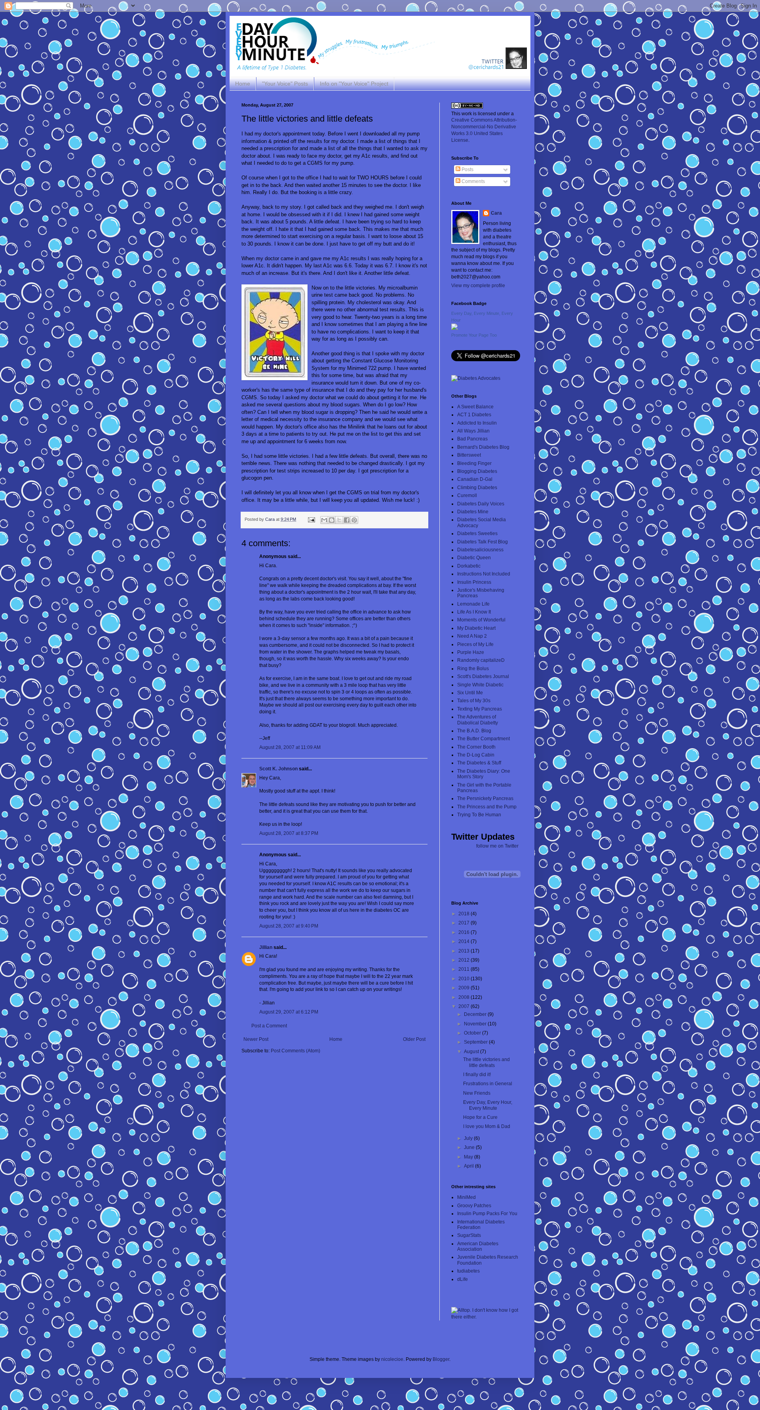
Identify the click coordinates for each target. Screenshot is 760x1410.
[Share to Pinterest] (354, 520)
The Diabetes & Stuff (479, 763)
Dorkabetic (469, 566)
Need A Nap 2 (472, 636)
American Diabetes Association (477, 1246)
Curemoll (467, 495)
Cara (496, 213)
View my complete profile (478, 285)
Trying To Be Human (479, 814)
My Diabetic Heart (476, 628)
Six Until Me (470, 692)
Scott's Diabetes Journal (483, 676)
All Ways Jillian (473, 431)
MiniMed (466, 1197)
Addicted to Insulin (477, 423)
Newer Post (255, 1039)
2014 (464, 941)
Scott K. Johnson (278, 769)
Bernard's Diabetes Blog (483, 447)
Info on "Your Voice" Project (354, 83)
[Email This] (324, 520)
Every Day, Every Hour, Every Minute (487, 1105)
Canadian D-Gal (474, 479)
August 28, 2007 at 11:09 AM (290, 747)
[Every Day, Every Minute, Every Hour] (454, 328)
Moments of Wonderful (481, 620)
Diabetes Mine (472, 511)
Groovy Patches (474, 1205)
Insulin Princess (474, 582)
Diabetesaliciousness (480, 550)
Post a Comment (269, 1026)
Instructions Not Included (483, 574)
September (476, 1042)
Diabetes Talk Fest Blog (482, 542)
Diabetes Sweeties (477, 533)
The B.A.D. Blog (474, 731)
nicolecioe (392, 1359)
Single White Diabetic (480, 685)
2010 (464, 978)
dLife (462, 1279)
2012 (464, 960)
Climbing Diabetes (477, 487)
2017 (464, 923)
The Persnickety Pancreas (485, 798)
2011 (464, 969)
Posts (466, 169)
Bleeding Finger (474, 463)
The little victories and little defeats (486, 1062)
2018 (464, 913)
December (476, 1014)
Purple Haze (470, 652)
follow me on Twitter (497, 846)
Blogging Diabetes (477, 471)
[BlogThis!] (332, 520)
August (472, 1051)
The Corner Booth (476, 747)
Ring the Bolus (473, 668)
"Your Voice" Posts (285, 83)
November (476, 1024)
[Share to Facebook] (347, 520)
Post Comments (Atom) (295, 1051)
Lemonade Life (473, 604)
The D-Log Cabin (475, 755)
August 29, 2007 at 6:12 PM (288, 1012)
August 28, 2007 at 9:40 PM (288, 926)
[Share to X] (339, 520)
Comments (472, 181)
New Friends (476, 1093)
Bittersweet (469, 455)
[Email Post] (311, 519)
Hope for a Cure (480, 1117)
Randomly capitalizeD (481, 660)
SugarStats (469, 1235)
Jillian (265, 947)
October (473, 1033)
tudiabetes (468, 1271)
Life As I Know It (474, 612)
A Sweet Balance (475, 407)
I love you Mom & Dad (486, 1126)
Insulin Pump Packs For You (487, 1213)
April (469, 1166)
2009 (464, 988)
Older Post (414, 1039)
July (469, 1138)
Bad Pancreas (472, 439)
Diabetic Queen (474, 557)
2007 (464, 1006)
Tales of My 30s (473, 700)
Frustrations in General (487, 1083)
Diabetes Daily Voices (480, 504)
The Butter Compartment (483, 738)
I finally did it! (477, 1074)
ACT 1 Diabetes (474, 414)
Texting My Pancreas (479, 709)
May (469, 1157)
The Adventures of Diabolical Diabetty (477, 719)
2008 (464, 997)
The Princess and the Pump (487, 807)
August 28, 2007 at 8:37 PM (288, 833)
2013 (464, 951)
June (470, 1147)
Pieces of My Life (475, 644)
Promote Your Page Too (474, 335)
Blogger (441, 1359)
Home (242, 83)
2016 (464, 932)
